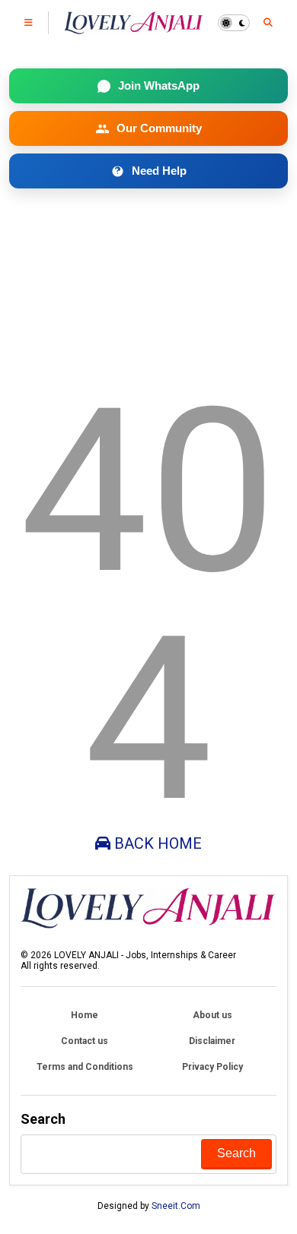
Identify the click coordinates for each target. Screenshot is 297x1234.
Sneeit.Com (176, 1206)
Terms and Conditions (85, 1067)
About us (212, 1015)
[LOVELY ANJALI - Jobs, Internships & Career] (133, 27)
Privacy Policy (212, 1067)
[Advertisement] (149, 280)
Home (84, 1015)
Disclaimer (212, 1041)
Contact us (84, 1041)
